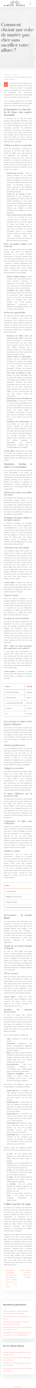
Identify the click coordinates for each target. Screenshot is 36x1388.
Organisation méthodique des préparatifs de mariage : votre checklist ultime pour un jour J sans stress (11, 1278)
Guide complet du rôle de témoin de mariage (25, 1273)
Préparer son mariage (11, 74)
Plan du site (18, 1387)
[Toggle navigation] (30, 3)
